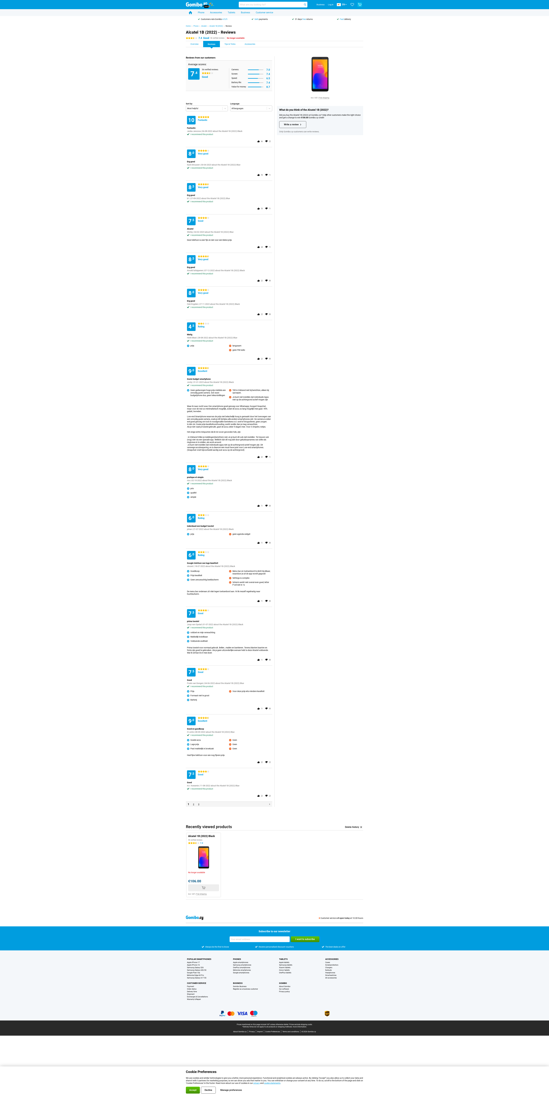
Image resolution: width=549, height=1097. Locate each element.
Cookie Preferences (272, 1032)
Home (188, 26)
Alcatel (204, 26)
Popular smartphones (199, 959)
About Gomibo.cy (240, 1032)
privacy (256, 1083)
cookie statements (272, 1083)
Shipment (190, 994)
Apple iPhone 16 (193, 965)
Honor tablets (284, 970)
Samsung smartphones (242, 965)
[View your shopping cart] (359, 4)
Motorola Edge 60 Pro (195, 975)
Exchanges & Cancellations (197, 997)
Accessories (216, 12)
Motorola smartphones (242, 970)
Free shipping (324, 98)
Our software (284, 989)
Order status (191, 989)
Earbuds (328, 970)
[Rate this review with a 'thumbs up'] (258, 141)
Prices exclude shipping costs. (300, 1024)
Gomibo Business (239, 986)
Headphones (330, 973)
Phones (237, 959)
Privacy (252, 1032)
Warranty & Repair (194, 999)
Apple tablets (284, 962)
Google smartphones (241, 973)
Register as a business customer (245, 989)
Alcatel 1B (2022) (216, 26)
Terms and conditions (290, 1032)
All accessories (331, 978)
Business (245, 12)
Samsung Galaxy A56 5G (196, 970)
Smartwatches (330, 975)
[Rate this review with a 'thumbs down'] (266, 141)
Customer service (264, 12)
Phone (201, 12)
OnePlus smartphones (241, 968)
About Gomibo (284, 986)
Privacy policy (284, 992)
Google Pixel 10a (193, 973)
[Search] (305, 4)
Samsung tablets (285, 965)
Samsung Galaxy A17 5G (196, 978)
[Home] (190, 12)
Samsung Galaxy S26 (195, 968)
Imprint (260, 1032)
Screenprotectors (331, 965)
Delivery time (192, 992)
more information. (300, 1027)
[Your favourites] (352, 4)
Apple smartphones (240, 962)
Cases (327, 962)
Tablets (231, 12)
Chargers (328, 968)
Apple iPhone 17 (193, 962)
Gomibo (283, 983)
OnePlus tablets (285, 973)
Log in (330, 4)
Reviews (229, 26)
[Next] (269, 804)
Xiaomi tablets (284, 968)
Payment (190, 986)
